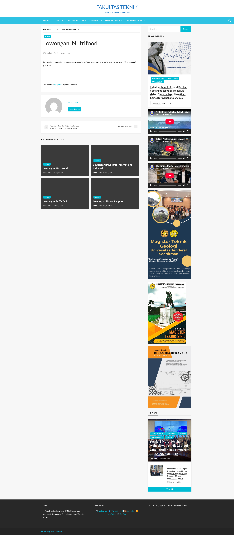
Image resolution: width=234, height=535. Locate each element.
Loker (56, 29)
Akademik (94, 20)
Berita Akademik (158, 78)
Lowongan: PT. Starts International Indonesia (113, 166)
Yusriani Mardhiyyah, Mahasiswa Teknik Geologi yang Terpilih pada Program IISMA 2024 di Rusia (169, 448)
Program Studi (76, 20)
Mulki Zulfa (51, 53)
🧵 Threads (113, 511)
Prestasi (169, 437)
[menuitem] (47, 20)
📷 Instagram (101, 511)
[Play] (151, 131)
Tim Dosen (156, 103)
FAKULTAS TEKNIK (117, 7)
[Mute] (184, 131)
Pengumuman (157, 81)
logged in (58, 84)
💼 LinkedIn (129, 511)
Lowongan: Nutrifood (55, 168)
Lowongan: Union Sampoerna (110, 201)
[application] (169, 121)
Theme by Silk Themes (51, 531)
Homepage (47, 29)
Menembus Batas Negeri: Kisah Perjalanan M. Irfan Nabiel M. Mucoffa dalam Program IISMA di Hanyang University (177, 473)
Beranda (47, 20)
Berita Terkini (173, 78)
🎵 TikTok (121, 514)
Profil (59, 20)
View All (169, 489)
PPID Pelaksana (135, 20)
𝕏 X (121, 511)
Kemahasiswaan (113, 20)
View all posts (74, 109)
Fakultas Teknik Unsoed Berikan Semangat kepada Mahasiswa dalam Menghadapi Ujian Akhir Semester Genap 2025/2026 (168, 92)
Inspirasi (183, 434)
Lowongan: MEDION (55, 201)
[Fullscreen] (188, 131)
